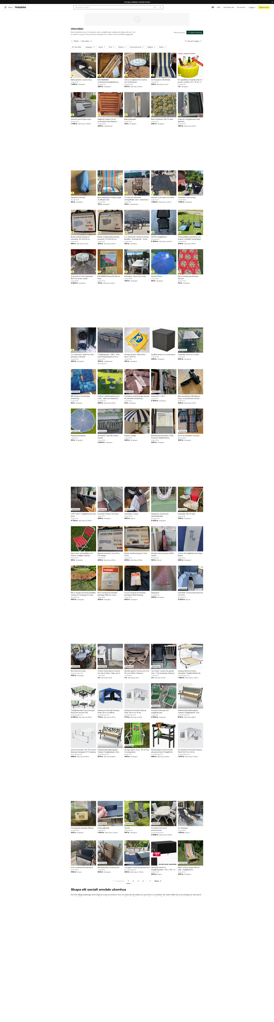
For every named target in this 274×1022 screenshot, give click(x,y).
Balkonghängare (130, 119)
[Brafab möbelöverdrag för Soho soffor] (137, 538)
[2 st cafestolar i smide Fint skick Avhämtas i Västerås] (83, 340)
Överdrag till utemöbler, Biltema (82, 828)
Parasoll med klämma (78, 436)
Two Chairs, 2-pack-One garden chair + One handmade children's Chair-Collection (162, 672)
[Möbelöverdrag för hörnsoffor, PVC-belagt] (110, 538)
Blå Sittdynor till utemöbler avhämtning (80, 397)
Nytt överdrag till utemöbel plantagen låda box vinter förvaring (107, 594)
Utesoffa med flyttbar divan (81, 119)
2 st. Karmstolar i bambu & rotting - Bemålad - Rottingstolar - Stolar (136, 238)
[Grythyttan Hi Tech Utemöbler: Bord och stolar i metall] (83, 261)
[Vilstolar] (137, 813)
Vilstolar (127, 828)
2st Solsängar (183, 828)
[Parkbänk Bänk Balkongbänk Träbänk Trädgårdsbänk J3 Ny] (110, 735)
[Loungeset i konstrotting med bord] (137, 853)
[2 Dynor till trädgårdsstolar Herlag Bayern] (190, 538)
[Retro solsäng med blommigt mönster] (190, 261)
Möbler (76, 41)
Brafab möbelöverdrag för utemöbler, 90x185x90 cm (80, 238)
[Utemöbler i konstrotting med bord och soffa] (190, 578)
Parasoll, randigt (130, 436)
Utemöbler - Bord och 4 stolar (135, 276)
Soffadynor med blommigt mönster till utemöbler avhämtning (136, 397)
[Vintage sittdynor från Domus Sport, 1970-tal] (137, 340)
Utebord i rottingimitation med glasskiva (189, 120)
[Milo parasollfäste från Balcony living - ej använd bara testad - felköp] (190, 381)
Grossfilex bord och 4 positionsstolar (159, 829)
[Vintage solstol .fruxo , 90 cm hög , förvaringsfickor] (137, 735)
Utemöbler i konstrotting (187, 197)
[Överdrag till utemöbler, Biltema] (83, 813)
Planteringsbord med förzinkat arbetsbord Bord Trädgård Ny (162, 751)
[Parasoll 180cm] (163, 261)
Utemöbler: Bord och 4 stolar (188, 354)
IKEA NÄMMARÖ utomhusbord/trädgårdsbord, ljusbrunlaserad (108, 81)
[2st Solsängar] (190, 813)
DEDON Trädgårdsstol (159, 237)
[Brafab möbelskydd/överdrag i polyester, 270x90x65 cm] (110, 222)
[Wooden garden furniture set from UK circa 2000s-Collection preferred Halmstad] (137, 656)
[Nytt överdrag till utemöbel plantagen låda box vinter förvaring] (110, 578)
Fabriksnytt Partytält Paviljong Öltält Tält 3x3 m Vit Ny (135, 711)
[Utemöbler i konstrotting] (190, 183)
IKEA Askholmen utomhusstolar (108, 867)
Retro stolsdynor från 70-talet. (162, 119)
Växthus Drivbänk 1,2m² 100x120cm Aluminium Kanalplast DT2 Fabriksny (83, 751)
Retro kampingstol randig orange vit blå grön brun (109, 199)
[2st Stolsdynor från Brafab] (163, 65)
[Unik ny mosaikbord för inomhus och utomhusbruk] (137, 65)
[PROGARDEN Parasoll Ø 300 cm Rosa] (110, 261)
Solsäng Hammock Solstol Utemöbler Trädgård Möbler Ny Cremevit (189, 672)
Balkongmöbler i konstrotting (81, 80)
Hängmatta (155, 593)
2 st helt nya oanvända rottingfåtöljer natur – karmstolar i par (136, 199)
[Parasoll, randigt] (137, 421)
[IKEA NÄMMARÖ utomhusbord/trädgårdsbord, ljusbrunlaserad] (110, 65)
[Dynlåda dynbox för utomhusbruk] (163, 340)
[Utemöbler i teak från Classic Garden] (110, 421)
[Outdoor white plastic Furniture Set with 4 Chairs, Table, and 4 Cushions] (110, 656)
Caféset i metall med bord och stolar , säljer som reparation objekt (108, 397)
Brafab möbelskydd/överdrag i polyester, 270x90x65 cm (108, 238)
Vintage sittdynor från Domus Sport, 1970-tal (134, 356)
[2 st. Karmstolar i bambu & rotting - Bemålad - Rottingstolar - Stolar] (137, 222)
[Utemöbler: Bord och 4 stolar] (190, 340)
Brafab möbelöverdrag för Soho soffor (135, 554)
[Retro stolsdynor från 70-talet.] (163, 104)
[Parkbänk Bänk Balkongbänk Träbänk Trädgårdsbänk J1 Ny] (190, 695)
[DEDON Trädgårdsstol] (163, 222)
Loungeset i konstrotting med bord (137, 867)
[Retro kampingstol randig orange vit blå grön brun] (110, 183)
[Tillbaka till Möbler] (72, 41)
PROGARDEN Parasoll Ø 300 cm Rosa (109, 277)
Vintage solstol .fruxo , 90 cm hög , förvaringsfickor (137, 751)
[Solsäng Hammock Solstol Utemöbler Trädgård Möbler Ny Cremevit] (190, 656)
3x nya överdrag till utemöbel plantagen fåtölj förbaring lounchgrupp (134, 594)
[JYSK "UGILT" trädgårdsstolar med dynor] (83, 499)
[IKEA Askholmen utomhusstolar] (110, 853)
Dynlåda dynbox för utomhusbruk (163, 354)
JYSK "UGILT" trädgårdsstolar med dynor (83, 515)
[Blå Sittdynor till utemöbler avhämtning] (83, 381)
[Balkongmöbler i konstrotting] (83, 65)
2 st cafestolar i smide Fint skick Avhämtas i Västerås (82, 356)
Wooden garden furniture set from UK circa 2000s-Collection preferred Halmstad (136, 672)
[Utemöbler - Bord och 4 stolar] (137, 261)
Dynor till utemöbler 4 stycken (189, 436)
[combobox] (115, 7)
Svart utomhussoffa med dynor (82, 867)
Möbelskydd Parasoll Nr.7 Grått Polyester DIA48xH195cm (162, 437)
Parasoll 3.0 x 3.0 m (158, 396)
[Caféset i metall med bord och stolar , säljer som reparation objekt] (110, 381)
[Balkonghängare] (137, 104)
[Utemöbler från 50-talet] (190, 499)
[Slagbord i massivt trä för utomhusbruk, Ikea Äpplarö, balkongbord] (110, 104)
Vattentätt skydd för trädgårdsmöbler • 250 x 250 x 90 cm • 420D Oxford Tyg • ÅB (163, 869)
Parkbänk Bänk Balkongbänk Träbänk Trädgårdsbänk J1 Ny (188, 711)
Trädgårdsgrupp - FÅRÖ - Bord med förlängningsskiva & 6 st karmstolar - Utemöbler (109, 356)
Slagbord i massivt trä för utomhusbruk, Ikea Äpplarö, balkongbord (107, 120)
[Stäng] (272, 2)
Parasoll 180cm (156, 276)
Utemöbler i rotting (131, 514)
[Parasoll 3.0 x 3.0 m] (163, 381)
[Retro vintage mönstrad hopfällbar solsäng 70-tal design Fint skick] (83, 578)
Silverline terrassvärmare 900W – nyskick (163, 554)
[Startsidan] (20, 7)
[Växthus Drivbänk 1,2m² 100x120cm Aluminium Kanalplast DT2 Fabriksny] (83, 735)
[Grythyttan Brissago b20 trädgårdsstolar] (163, 695)
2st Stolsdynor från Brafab (160, 80)
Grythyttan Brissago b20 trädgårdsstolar (160, 711)
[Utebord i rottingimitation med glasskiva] (190, 104)
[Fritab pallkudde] (110, 813)
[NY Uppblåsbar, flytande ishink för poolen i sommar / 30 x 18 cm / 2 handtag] (190, 65)
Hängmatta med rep (78, 197)
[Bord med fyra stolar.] (83, 656)
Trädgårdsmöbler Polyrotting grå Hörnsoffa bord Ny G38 (82, 711)
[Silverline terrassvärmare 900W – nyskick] (163, 538)
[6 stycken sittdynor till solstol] (110, 499)
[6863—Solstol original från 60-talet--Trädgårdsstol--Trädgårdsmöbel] (190, 853)
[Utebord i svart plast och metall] (163, 183)
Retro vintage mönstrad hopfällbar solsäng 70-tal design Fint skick (83, 594)
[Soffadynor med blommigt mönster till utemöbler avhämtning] (137, 381)
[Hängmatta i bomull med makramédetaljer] (163, 499)
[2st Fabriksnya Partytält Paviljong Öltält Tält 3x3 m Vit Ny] (190, 735)
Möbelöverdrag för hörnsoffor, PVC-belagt (109, 554)
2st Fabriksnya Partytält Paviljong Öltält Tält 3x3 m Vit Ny (190, 751)
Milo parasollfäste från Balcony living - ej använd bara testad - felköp (189, 397)
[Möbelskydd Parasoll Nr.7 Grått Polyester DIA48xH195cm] (163, 421)
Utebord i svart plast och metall (162, 197)
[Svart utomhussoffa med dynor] (83, 853)
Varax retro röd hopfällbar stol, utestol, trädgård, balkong (82, 554)
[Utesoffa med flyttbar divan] (83, 104)
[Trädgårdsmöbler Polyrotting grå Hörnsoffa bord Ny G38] (83, 695)
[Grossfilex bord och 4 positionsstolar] (163, 813)
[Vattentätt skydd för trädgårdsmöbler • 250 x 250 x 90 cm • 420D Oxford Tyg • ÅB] (163, 853)
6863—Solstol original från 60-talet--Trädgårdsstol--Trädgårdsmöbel (189, 869)
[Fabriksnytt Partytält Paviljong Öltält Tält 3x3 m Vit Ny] (137, 695)
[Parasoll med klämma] (83, 421)
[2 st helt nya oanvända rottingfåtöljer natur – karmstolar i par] (137, 183)
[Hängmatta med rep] (83, 183)
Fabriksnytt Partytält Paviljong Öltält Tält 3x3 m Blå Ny (108, 711)
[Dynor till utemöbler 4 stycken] (190, 421)
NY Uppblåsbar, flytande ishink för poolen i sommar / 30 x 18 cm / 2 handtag (190, 81)
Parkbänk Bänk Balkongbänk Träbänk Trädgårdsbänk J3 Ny (108, 751)
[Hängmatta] (163, 578)
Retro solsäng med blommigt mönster (188, 277)
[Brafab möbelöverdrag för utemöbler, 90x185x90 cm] (83, 222)
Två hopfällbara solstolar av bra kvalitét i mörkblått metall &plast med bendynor (189, 238)
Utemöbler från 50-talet (186, 514)
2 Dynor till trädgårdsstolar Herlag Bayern (190, 554)
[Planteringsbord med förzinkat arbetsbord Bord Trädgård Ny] (163, 735)
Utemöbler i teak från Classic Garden (108, 437)
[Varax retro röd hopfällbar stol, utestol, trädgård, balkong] (83, 538)
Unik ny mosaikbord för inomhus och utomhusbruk (135, 81)
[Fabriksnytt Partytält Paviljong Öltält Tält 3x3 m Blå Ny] (110, 695)
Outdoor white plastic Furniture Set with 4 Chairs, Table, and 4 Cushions (109, 672)
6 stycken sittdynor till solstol (108, 514)
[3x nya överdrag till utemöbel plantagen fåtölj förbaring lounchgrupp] (137, 578)
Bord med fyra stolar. (78, 671)
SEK (218, 7)
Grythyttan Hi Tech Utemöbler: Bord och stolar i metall (82, 277)
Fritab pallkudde (103, 828)
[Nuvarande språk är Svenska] (213, 7)
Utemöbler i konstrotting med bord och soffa (190, 594)
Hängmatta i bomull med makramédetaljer (159, 515)
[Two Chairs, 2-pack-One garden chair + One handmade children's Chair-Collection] (163, 656)
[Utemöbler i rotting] (137, 499)
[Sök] (154, 7)
